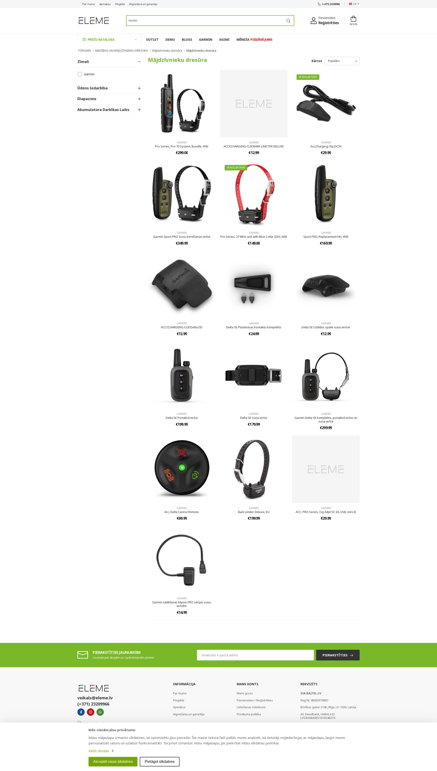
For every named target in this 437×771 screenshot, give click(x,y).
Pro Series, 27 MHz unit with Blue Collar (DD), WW (253, 237)
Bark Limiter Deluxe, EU (253, 512)
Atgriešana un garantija (143, 4)
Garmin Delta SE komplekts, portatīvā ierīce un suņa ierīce (326, 419)
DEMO (170, 39)
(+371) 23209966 (331, 4)
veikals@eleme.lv (95, 698)
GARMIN (205, 39)
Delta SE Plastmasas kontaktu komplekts (253, 327)
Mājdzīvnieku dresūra (167, 50)
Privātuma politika (249, 714)
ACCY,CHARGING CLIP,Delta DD (181, 327)
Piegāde (120, 4)
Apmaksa (105, 4)
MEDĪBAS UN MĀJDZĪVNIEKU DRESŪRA (121, 50)
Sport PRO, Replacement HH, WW (325, 237)
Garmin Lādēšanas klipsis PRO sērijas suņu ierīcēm (181, 604)
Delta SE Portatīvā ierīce (182, 418)
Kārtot (317, 61)
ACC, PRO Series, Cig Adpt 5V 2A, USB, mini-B (326, 512)
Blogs (187, 39)
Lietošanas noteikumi (251, 707)
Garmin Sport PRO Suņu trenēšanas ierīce (181, 237)
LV (354, 3)
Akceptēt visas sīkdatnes (113, 761)
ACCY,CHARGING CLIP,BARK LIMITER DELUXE (254, 146)
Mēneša (254, 39)
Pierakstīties (335, 655)
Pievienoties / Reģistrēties (255, 700)
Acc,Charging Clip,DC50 (325, 146)
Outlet (152, 39)
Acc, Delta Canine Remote (181, 512)
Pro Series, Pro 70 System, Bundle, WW (181, 146)
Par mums (88, 4)
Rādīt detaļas (99, 750)
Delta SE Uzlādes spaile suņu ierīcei (326, 327)
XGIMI (224, 39)
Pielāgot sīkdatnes (160, 761)
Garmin (89, 74)
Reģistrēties (328, 22)
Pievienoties (326, 18)
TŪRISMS (84, 50)
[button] (109, 39)
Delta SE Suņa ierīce (253, 418)
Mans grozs (245, 693)
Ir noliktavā (308, 77)
